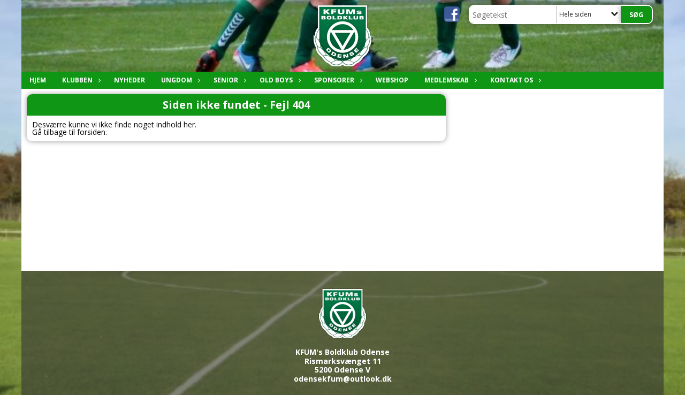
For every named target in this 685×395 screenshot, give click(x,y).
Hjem (37, 80)
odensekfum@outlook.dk (343, 379)
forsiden (91, 132)
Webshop (392, 80)
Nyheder (129, 80)
